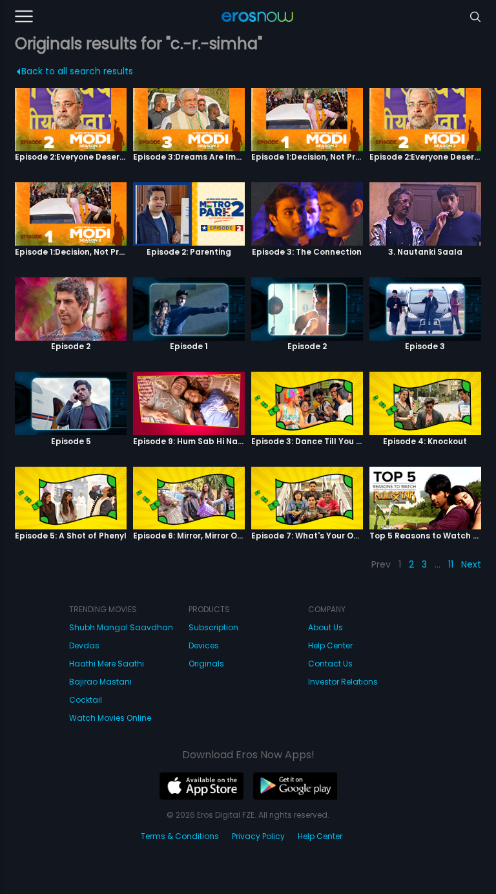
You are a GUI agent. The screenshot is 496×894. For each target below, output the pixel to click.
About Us (325, 627)
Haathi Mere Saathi (106, 663)
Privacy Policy (258, 836)
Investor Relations (343, 681)
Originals (206, 663)
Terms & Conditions (180, 836)
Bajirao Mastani (100, 681)
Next (471, 564)
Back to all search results (77, 71)
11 (450, 564)
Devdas (84, 645)
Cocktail (85, 699)
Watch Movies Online (110, 717)
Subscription (213, 627)
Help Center (330, 645)
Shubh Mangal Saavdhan (121, 627)
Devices (204, 645)
